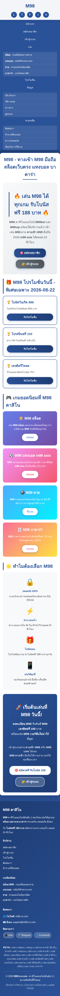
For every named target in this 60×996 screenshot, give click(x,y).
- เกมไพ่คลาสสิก (17, 73)
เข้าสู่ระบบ (30, 39)
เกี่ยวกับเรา (10, 95)
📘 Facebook (43, 935)
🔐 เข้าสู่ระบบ (30, 264)
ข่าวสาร (9, 107)
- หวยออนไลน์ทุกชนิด (17, 67)
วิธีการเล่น (10, 101)
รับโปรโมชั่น (30, 317)
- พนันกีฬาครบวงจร (18, 61)
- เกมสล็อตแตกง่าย (18, 884)
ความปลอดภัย (12, 140)
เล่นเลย (30, 437)
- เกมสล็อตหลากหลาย (18, 55)
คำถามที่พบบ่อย (12, 134)
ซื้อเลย (30, 511)
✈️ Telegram (24, 935)
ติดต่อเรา (9, 128)
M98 (30, 5)
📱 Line (9, 935)
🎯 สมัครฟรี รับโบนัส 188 (30, 770)
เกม (30, 47)
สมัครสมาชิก (30, 31)
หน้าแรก (30, 24)
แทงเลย (30, 474)
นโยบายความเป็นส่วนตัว (35, 985)
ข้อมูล (30, 87)
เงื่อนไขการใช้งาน (13, 147)
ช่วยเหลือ (30, 120)
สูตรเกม (9, 114)
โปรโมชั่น (30, 80)
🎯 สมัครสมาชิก (30, 252)
